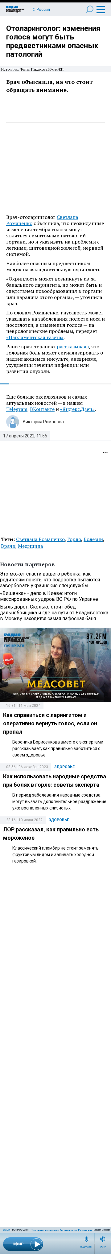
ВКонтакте (42, 409)
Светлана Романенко (40, 539)
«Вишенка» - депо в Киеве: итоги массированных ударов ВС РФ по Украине (49, 596)
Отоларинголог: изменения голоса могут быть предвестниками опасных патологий (53, 41)
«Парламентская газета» (35, 337)
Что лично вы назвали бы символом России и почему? (66, 1230)
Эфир (103, 1247)
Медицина (30, 546)
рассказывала (73, 346)
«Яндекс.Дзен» (77, 409)
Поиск (89, 9)
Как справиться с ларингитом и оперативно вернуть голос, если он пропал (50, 723)
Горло (74, 539)
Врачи (8, 546)
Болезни (93, 539)
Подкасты (86, 1247)
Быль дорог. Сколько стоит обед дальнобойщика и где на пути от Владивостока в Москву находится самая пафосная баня (54, 612)
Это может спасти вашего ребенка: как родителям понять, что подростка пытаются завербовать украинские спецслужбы (50, 579)
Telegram (16, 409)
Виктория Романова (43, 421)
